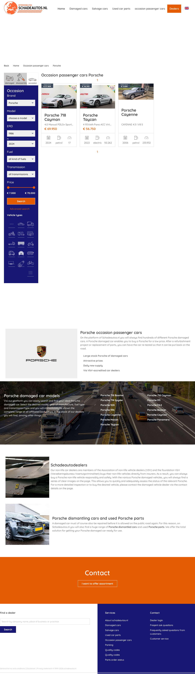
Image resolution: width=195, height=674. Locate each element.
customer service (159, 638)
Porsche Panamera (158, 419)
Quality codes (112, 649)
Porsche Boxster (156, 409)
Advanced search (20, 208)
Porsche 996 (108, 409)
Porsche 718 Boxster (112, 395)
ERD (10, 126)
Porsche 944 (154, 405)
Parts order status (114, 659)
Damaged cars (78, 8)
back (6, 65)
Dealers (174, 8)
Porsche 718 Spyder (112, 400)
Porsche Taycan (90, 117)
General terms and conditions (12, 668)
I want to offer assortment (97, 583)
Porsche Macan (109, 419)
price (10, 182)
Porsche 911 (153, 400)
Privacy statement (44, 668)
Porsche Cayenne (129, 112)
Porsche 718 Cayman (55, 117)
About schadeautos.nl (116, 620)
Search (21, 201)
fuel (10, 152)
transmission (16, 167)
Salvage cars (100, 8)
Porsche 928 (108, 405)
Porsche (57, 65)
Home (61, 8)
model (11, 111)
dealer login (156, 620)
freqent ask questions (161, 625)
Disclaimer (30, 668)
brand (11, 95)
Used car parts (121, 8)
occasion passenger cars (150, 8)
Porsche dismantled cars (123, 526)
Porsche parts (156, 526)
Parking (109, 644)
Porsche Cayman (157, 414)
